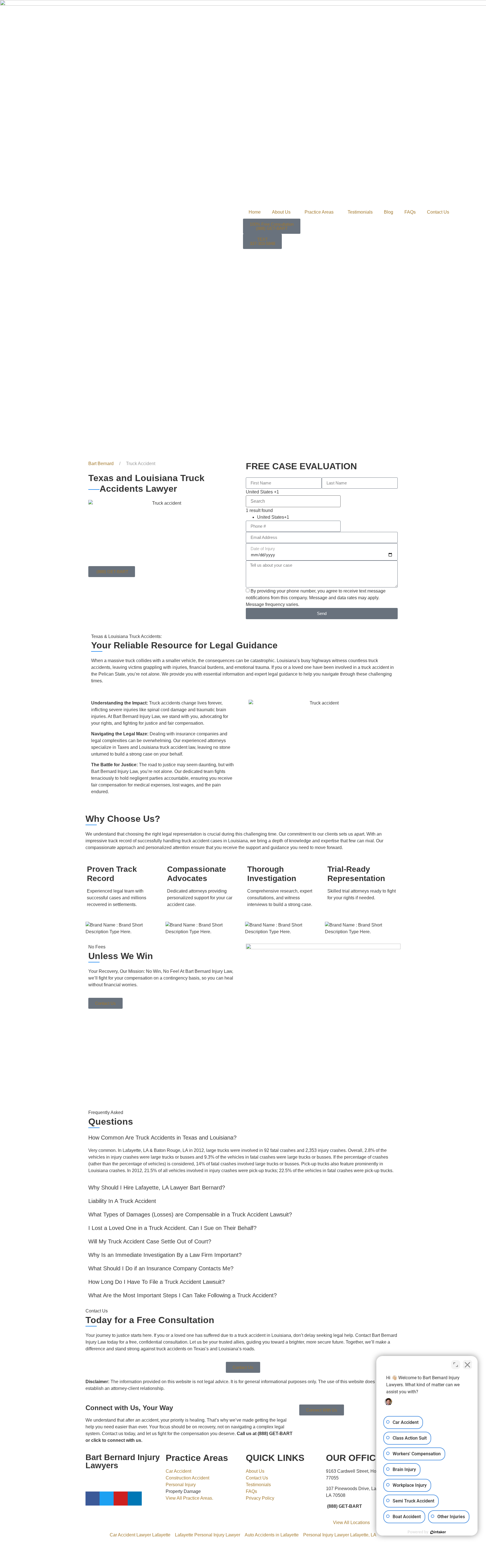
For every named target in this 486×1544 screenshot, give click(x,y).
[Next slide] (397, 929)
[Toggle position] (455, 1364)
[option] (299, 517)
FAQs (410, 212)
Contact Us (438, 212)
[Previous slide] (88, 929)
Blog (388, 212)
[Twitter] (107, 1499)
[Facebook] (93, 1499)
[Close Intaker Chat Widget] (467, 1364)
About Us (281, 212)
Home (255, 212)
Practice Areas (319, 212)
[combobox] (293, 492)
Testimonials (360, 212)
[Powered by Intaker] (438, 1532)
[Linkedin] (135, 1499)
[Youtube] (121, 1499)
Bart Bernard (101, 463)
